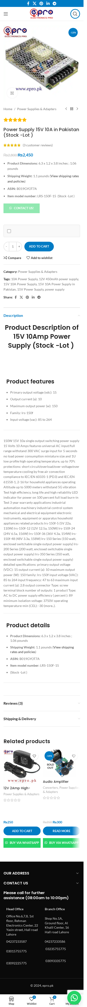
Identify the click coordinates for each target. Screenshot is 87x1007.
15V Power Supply (30, 289)
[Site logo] (41, 13)
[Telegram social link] (54, 3)
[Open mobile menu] (5, 13)
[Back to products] (71, 109)
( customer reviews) (38, 145)
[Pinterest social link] (41, 3)
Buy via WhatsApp (24, 843)
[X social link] (34, 3)
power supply (54, 289)
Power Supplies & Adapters (36, 109)
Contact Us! (24, 208)
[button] (21, 208)
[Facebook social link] (28, 3)
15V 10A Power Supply (20, 284)
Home (7, 109)
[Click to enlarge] (12, 93)
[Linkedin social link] (48, 3)
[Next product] (77, 109)
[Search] (75, 13)
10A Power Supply (24, 279)
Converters (50, 787)
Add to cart (39, 246)
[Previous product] (66, 109)
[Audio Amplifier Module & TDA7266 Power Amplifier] (61, 763)
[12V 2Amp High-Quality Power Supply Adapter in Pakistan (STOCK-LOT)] (22, 767)
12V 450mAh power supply (58, 279)
